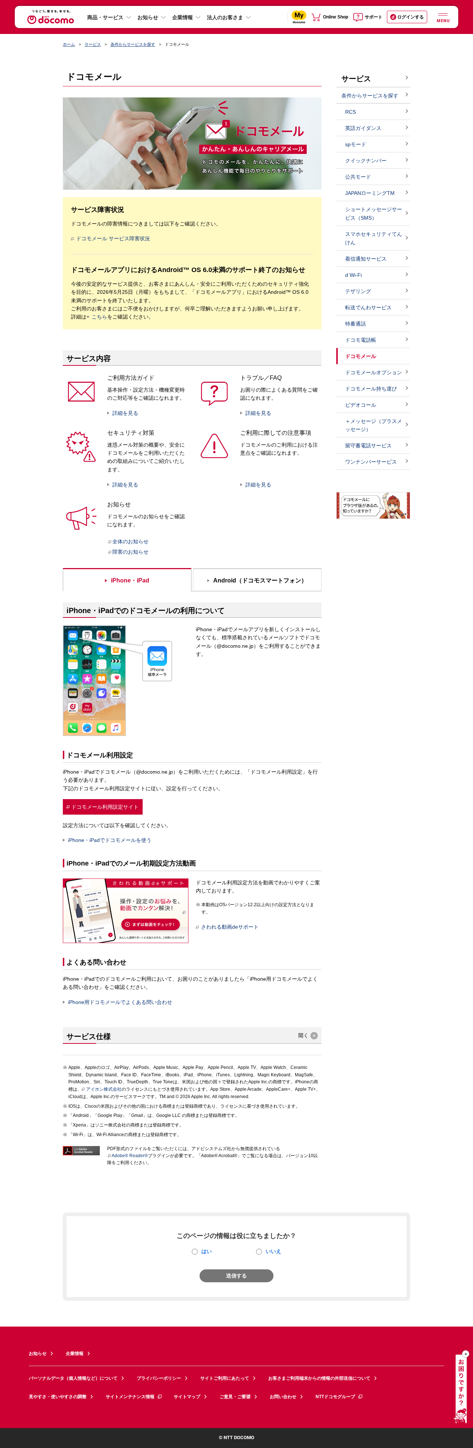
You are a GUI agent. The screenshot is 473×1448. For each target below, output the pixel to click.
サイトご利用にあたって (224, 1378)
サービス (93, 44)
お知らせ (147, 17)
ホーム (69, 44)
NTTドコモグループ (335, 1396)
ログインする (410, 17)
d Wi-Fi (353, 275)
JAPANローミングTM (370, 193)
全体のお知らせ (130, 541)
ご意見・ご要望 (235, 1396)
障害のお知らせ (130, 552)
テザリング (358, 291)
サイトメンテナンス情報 (130, 1396)
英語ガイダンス (363, 128)
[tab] (127, 579)
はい (206, 1251)
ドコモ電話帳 (360, 340)
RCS (350, 112)
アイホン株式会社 (104, 1089)
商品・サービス (105, 17)
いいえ (273, 1251)
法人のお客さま (225, 17)
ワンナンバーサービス (371, 462)
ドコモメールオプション (373, 372)
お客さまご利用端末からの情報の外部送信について (319, 1378)
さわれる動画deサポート (230, 927)
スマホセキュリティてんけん (373, 238)
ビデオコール (360, 405)
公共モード (358, 177)
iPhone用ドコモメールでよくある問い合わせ (120, 1002)
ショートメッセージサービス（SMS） (373, 213)
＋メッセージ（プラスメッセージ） (373, 425)
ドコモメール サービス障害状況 (113, 238)
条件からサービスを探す (132, 44)
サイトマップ (187, 1396)
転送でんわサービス (368, 307)
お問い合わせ (283, 1396)
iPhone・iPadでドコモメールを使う (110, 840)
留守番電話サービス (368, 445)
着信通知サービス (366, 259)
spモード (355, 144)
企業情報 (182, 17)
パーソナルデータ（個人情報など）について (73, 1378)
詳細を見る (125, 413)
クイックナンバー (366, 161)
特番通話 (355, 324)
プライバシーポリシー (159, 1378)
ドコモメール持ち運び (371, 389)
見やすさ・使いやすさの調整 (57, 1396)
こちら (99, 317)
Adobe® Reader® (130, 1155)
